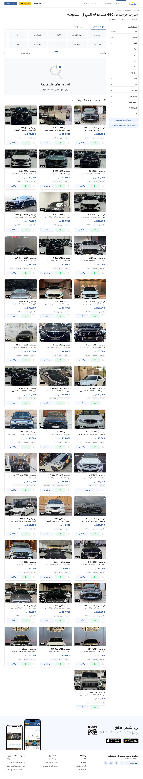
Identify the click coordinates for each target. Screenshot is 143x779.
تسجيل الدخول (11, 3)
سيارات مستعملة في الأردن (17, 762)
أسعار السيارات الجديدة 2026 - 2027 (123, 125)
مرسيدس (95, 138)
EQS (89, 181)
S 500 (54, 355)
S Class (88, 442)
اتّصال (81, 142)
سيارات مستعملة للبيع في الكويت (14, 759)
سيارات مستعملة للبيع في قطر (16, 766)
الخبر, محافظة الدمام (63, 485)
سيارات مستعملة (121, 3)
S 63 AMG (47, 485)
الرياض (66, 138)
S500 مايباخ (18, 225)
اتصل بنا (83, 762)
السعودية (132, 763)
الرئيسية (83, 759)
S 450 (19, 312)
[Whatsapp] (95, 143)
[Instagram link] (105, 763)
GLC (89, 399)
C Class (88, 529)
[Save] (76, 108)
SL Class (18, 355)
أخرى (20, 138)
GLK (90, 485)
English (36, 3)
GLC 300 (87, 312)
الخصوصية (82, 769)
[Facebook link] (122, 763)
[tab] (98, 26)
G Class (88, 355)
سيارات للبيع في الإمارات (51, 762)
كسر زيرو (11, 268)
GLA (55, 442)
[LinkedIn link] (111, 763)
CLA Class (87, 138)
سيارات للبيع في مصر (52, 759)
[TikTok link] (116, 763)
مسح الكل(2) (113, 19)
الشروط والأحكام (81, 766)
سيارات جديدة (109, 3)
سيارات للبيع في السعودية (50, 766)
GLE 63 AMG (17, 485)
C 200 (54, 138)
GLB (55, 312)
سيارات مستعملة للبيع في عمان (15, 769)
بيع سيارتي (23, 3)
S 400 (19, 181)
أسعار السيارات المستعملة (123, 120)
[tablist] (55, 26)
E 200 (54, 181)
